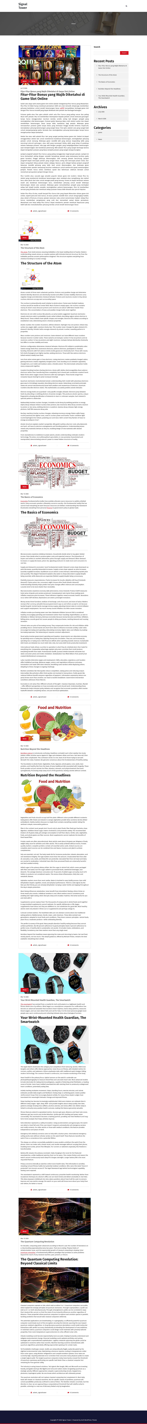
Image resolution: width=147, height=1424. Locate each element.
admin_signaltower (39, 211)
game (25, 81)
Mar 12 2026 (24, 245)
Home (74, 24)
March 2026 (102, 119)
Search (97, 47)
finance (49, 508)
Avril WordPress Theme (89, 1420)
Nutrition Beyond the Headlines (35, 749)
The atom (24, 252)
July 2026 (101, 112)
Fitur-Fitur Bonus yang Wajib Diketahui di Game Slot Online (48, 91)
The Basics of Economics (32, 497)
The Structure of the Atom (32, 248)
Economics (24, 501)
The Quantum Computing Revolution (37, 1241)
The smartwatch (26, 1004)
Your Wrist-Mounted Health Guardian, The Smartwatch (45, 1000)
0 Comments (74, 211)
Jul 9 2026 (24, 88)
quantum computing (28, 1252)
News (34, 81)
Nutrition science (26, 753)
